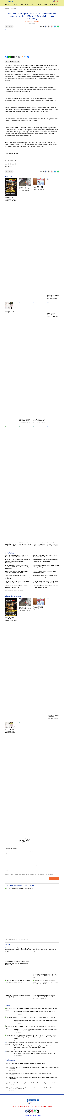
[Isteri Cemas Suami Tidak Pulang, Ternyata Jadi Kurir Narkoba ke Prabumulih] (39, 484)
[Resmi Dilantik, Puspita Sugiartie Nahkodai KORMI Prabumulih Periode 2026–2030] (26, 1052)
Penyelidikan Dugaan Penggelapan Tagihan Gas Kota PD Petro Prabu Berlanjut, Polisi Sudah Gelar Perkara (35, 1021)
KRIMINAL (36, 21)
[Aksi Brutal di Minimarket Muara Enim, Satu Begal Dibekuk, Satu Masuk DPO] (25, 182)
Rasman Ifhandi (29, 21)
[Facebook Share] (45, 26)
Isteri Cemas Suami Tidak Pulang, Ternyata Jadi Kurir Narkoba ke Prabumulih (39, 544)
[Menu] (6, 1)
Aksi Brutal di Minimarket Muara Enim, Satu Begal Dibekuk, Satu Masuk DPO (25, 189)
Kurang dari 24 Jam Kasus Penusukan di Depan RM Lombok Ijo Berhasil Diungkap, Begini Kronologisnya (38, 188)
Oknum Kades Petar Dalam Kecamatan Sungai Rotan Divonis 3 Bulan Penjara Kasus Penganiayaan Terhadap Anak (11, 311)
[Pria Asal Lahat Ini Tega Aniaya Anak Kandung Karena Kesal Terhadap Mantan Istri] (39, 360)
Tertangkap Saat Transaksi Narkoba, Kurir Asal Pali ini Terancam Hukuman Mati (18, 586)
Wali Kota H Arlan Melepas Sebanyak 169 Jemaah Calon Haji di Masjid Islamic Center (17, 996)
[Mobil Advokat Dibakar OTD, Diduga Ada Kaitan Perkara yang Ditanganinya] (25, 484)
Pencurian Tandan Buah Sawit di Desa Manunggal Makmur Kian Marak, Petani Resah (53, 297)
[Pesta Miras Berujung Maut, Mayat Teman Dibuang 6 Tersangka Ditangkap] (25, 360)
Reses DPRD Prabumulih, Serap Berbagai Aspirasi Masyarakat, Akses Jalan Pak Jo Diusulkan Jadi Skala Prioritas (17, 963)
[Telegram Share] (55, 26)
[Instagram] (32, 1111)
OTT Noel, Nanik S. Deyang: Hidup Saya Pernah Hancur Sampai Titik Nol (27, 1063)
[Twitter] (29, 1111)
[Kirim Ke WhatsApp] (58, 26)
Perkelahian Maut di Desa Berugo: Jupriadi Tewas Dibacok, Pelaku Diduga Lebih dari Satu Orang (53, 544)
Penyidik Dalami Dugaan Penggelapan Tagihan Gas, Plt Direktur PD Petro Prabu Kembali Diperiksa (36, 1037)
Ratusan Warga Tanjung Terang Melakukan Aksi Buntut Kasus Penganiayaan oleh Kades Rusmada (34, 1083)
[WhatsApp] (35, 1111)
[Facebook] (26, 1111)
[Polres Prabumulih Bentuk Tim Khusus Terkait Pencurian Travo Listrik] (53, 307)
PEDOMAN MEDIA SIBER (40, 1106)
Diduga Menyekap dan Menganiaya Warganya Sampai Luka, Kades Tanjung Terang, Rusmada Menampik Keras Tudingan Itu (32, 1087)
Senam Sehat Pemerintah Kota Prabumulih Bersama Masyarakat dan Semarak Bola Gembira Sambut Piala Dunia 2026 (45, 997)
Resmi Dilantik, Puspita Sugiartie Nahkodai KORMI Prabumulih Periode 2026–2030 (34, 1053)
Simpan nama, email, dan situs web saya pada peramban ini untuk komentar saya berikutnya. (29, 874)
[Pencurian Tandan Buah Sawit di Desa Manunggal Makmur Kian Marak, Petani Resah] (53, 236)
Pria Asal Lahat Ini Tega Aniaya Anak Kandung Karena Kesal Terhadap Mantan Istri (39, 421)
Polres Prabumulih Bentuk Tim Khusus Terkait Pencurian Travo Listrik (53, 315)
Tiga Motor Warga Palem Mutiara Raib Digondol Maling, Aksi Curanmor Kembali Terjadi (10, 199)
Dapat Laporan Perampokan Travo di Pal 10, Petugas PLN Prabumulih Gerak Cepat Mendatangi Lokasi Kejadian (10, 544)
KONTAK (50, 1106)
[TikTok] (38, 1111)
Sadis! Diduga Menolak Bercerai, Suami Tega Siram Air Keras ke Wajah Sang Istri (45, 586)
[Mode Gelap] (54, 1)
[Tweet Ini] (49, 26)
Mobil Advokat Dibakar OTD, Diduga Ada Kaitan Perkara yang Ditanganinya (25, 544)
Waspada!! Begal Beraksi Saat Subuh (14, 590)
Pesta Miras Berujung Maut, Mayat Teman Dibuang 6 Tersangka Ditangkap (24, 421)
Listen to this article (13, 61)
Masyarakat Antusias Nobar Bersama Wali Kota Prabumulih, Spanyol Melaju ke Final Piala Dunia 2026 (45, 976)
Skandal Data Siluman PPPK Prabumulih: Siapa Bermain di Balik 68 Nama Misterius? (30, 1073)
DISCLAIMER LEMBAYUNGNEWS (25, 1106)
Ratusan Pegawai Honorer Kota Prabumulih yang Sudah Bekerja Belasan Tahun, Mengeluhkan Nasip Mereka (33, 1078)
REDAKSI (14, 1106)
